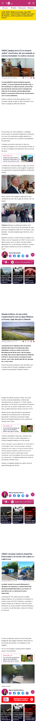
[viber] (34, 78)
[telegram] (31, 78)
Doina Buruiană (14, 253)
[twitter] (28, 78)
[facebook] (25, 78)
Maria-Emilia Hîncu (16, 493)
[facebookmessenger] (23, 78)
